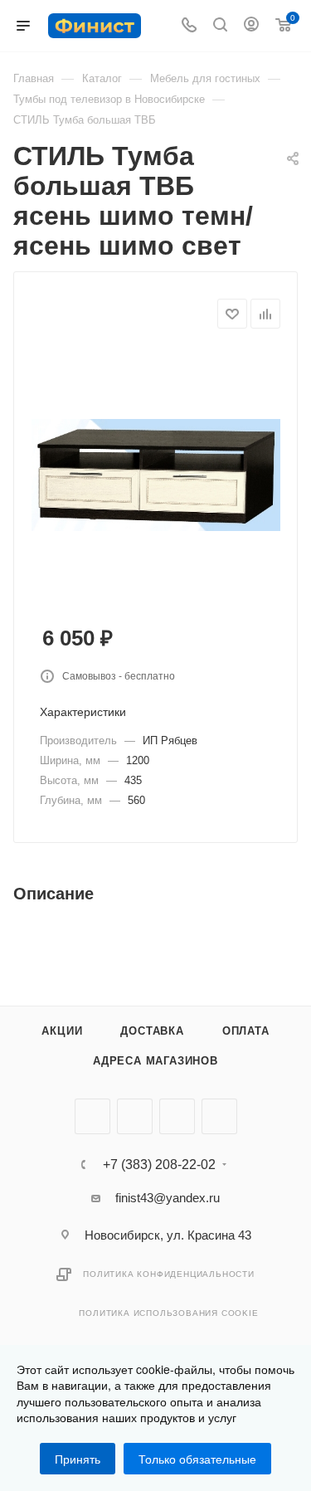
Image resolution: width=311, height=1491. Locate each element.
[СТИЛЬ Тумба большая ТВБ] (156, 473)
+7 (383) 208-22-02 (159, 1165)
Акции (61, 1031)
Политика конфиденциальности (169, 1274)
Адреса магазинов (155, 1061)
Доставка (151, 1031)
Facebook (135, 1116)
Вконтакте (92, 1116)
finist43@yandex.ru (167, 1198)
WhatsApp (219, 1116)
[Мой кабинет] (251, 26)
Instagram (177, 1116)
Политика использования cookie (168, 1313)
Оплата (246, 1031)
